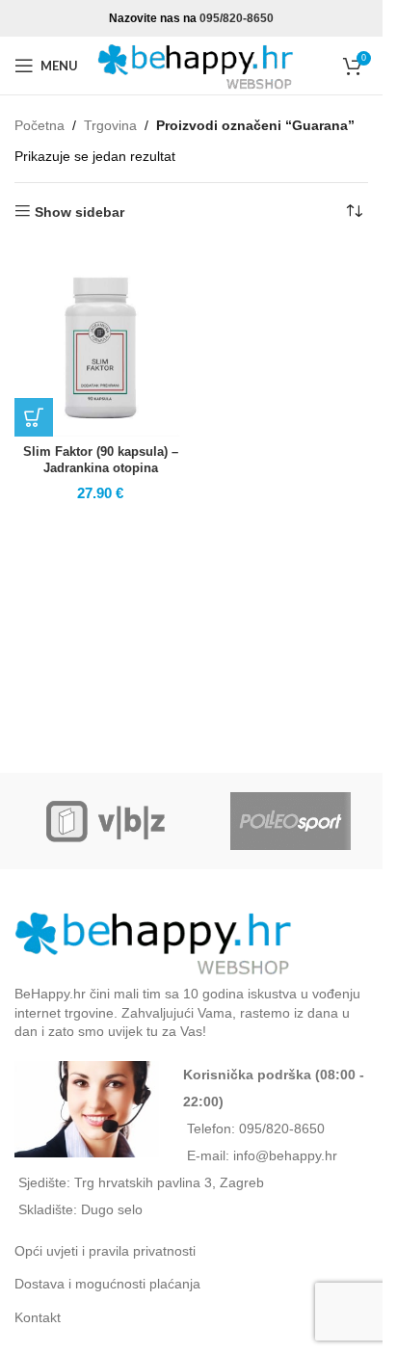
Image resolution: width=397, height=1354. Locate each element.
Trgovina (110, 125)
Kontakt (37, 1317)
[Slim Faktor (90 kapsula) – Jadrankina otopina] (100, 351)
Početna (39, 125)
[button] (33, 417)
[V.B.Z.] (106, 821)
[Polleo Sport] (290, 821)
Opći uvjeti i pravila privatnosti (105, 1251)
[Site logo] (197, 64)
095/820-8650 (236, 18)
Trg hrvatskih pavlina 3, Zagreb (169, 1182)
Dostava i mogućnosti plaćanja (107, 1283)
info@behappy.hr (285, 1155)
